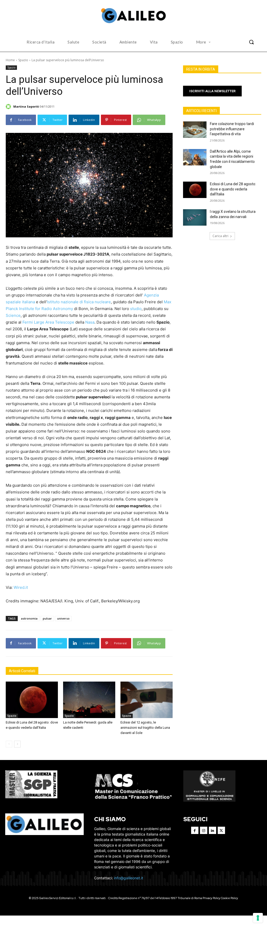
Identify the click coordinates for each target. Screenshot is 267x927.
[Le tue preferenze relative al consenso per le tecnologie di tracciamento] (258, 918)
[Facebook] (194, 830)
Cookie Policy (229, 898)
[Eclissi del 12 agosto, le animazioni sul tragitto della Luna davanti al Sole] (146, 700)
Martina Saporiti (26, 106)
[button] (251, 42)
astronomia (29, 618)
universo (63, 618)
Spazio (23, 60)
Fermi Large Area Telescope (48, 322)
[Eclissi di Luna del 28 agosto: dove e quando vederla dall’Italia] (32, 700)
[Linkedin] (212, 830)
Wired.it (21, 587)
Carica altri (220, 236)
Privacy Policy (211, 898)
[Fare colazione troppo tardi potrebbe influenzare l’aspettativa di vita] (195, 129)
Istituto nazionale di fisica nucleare (79, 301)
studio (136, 308)
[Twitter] (221, 830)
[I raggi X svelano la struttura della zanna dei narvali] (195, 217)
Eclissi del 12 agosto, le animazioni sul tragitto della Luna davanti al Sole (145, 727)
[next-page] (17, 744)
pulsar (47, 618)
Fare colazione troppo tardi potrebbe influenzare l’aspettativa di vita (232, 129)
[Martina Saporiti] (9, 106)
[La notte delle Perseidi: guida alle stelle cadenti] (89, 700)
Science (13, 315)
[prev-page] (9, 744)
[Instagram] (203, 830)
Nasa (89, 322)
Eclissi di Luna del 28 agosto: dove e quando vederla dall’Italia (233, 189)
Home (10, 60)
